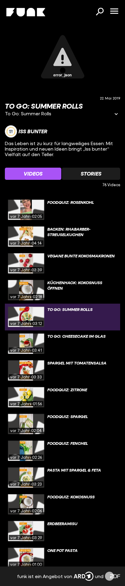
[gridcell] (62, 210)
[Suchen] (99, 12)
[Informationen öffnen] (116, 114)
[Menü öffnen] (114, 11)
